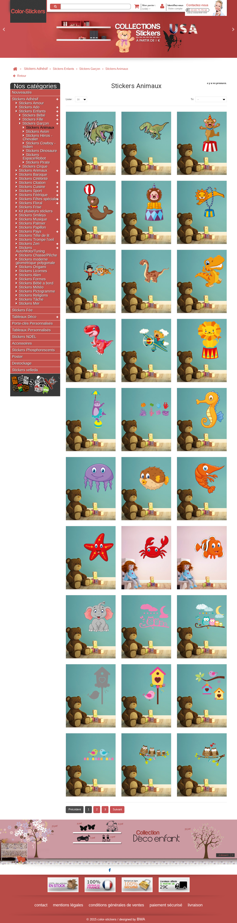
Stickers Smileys (32, 215)
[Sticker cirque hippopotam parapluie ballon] (91, 419)
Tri (192, 99)
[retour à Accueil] (15, 68)
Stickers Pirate (38, 162)
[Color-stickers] (28, 11)
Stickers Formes (32, 279)
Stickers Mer (29, 303)
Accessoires (22, 343)
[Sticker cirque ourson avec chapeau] (202, 143)
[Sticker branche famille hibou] (146, 764)
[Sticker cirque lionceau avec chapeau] (146, 212)
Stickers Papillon (32, 227)
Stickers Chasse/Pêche (38, 255)
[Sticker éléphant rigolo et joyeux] (91, 626)
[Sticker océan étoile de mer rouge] (91, 557)
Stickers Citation (32, 182)
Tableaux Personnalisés (31, 330)
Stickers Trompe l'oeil (36, 239)
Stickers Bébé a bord (36, 283)
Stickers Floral (30, 203)
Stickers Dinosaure (41, 151)
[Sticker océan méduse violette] (91, 488)
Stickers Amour (31, 103)
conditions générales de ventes (116, 905)
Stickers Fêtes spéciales (39, 199)
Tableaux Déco (24, 317)
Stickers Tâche (31, 299)
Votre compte (175, 8)
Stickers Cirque (34, 166)
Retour (21, 75)
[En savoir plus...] (118, 841)
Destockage (21, 363)
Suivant (117, 809)
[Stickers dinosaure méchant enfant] (91, 143)
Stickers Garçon (89, 68)
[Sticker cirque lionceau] (202, 350)
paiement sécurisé (166, 905)
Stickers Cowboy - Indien (39, 144)
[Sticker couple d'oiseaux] (91, 764)
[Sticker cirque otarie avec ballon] (91, 212)
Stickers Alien (30, 275)
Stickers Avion (37, 131)
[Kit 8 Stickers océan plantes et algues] (146, 419)
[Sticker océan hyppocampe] (202, 419)
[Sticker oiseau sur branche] (202, 695)
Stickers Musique (33, 219)
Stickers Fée (22, 310)
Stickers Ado (29, 107)
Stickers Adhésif (36, 69)
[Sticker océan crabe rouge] (146, 557)
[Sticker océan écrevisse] (202, 488)
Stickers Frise (30, 207)
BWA (141, 919)
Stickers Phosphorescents (33, 350)
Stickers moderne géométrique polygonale (35, 261)
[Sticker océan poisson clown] (202, 557)
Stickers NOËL (24, 337)
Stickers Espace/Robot (34, 156)
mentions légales (68, 905)
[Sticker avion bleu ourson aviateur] (146, 350)
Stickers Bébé (33, 115)
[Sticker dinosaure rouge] (91, 350)
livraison (195, 905)
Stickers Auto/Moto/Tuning (30, 249)
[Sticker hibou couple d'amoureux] (202, 764)
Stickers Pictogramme (37, 291)
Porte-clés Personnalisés (32, 323)
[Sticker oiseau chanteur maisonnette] (91, 695)
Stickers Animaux (40, 127)
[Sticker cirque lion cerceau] (202, 212)
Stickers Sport (30, 191)
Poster (17, 356)
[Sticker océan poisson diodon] (146, 488)
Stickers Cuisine (32, 187)
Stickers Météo (31, 287)
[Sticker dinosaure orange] (202, 281)
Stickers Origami (32, 267)
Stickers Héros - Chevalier (37, 137)
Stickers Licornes (33, 271)
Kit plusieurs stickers (36, 211)
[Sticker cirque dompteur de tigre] (91, 281)
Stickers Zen (29, 243)
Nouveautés (22, 92)
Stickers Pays (30, 231)
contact (40, 905)
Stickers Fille (32, 119)
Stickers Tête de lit (34, 235)
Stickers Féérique (33, 195)
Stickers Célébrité (33, 178)
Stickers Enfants (63, 68)
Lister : (69, 99)
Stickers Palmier (32, 223)
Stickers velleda (25, 370)
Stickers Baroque (33, 174)
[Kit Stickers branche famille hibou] (146, 626)
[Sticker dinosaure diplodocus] (146, 281)
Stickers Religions (33, 295)
